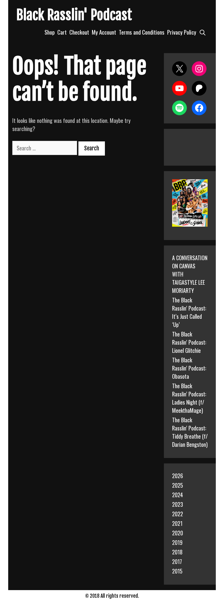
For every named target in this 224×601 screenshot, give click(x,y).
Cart (62, 32)
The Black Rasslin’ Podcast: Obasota (189, 368)
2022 (177, 514)
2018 (177, 552)
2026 (177, 476)
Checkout (79, 32)
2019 (177, 542)
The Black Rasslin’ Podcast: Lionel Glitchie (189, 342)
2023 (177, 504)
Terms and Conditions (141, 32)
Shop (50, 32)
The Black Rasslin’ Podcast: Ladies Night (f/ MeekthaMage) (189, 398)
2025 (177, 485)
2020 (177, 533)
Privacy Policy (181, 32)
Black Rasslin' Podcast (74, 15)
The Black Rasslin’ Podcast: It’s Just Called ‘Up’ (189, 312)
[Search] (203, 32)
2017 (177, 561)
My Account (104, 32)
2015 (177, 571)
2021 (177, 523)
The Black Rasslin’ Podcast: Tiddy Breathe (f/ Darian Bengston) (190, 432)
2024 (177, 495)
